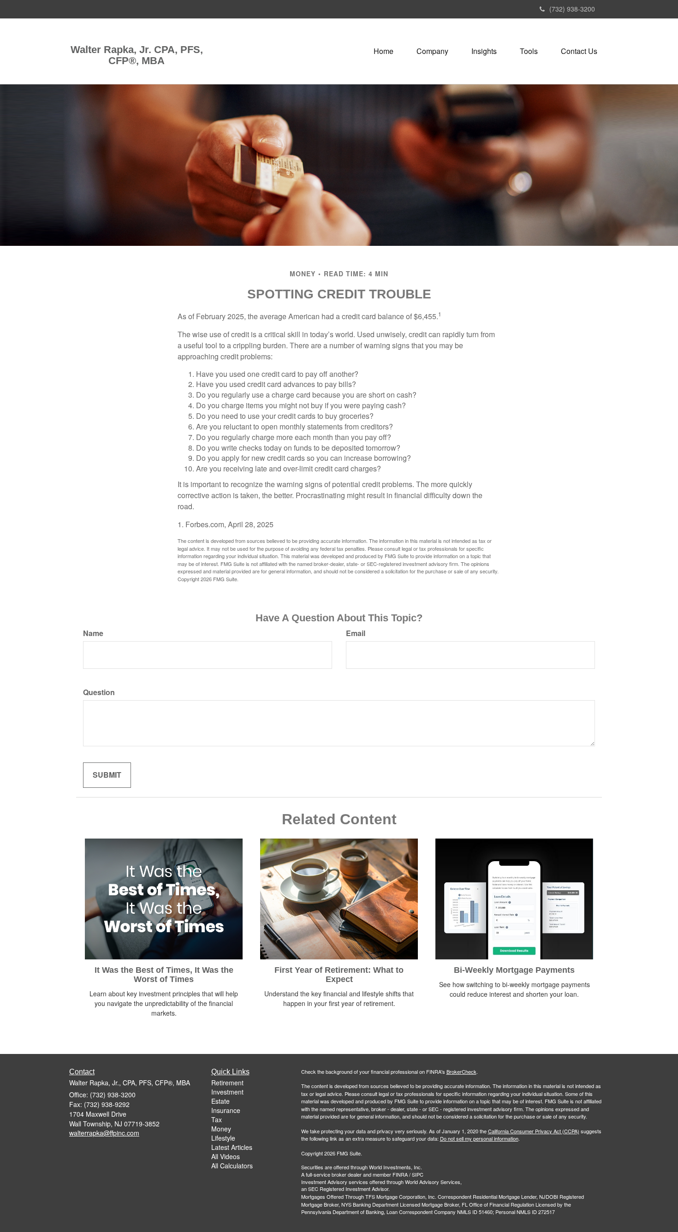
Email (355, 633)
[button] (432, 51)
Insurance (225, 1110)
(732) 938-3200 (572, 8)
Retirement (227, 1082)
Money (221, 1128)
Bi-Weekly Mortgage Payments (514, 970)
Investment (227, 1091)
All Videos (225, 1156)
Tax (216, 1119)
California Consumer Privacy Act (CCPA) (533, 1131)
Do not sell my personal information (479, 1138)
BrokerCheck (461, 1071)
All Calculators (232, 1165)
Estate (220, 1101)
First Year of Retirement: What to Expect (339, 974)
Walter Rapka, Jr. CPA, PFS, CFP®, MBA (137, 55)
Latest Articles (231, 1147)
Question (99, 692)
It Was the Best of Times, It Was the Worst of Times (164, 974)
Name (93, 633)
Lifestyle (223, 1138)
